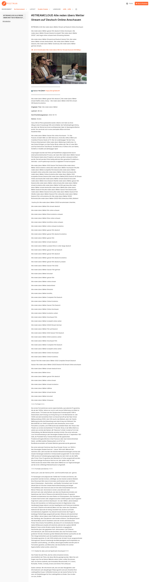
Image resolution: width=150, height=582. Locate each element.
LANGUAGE (57, 9)
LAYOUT (32, 9)
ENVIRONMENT (7, 9)
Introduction (6, 21)
